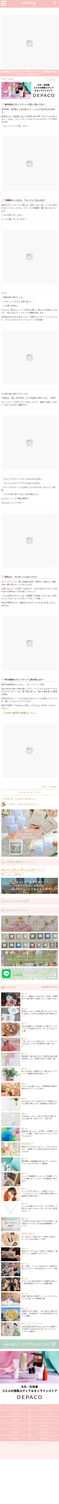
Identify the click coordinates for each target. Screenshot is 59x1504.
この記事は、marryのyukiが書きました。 (23, 804)
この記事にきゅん (29, 792)
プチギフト (39, 870)
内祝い (20, 874)
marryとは (44, 1407)
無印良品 (7, 870)
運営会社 (15, 1426)
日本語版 (15, 1432)
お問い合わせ (44, 1426)
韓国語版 (44, 1438)
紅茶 (17, 870)
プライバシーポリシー (44, 1420)
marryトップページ (14, 1407)
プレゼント (8, 874)
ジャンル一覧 (44, 1413)
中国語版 (15, 1438)
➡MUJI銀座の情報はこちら (20, 712)
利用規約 (15, 1420)
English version (44, 1432)
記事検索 (15, 1413)
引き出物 (27, 870)
